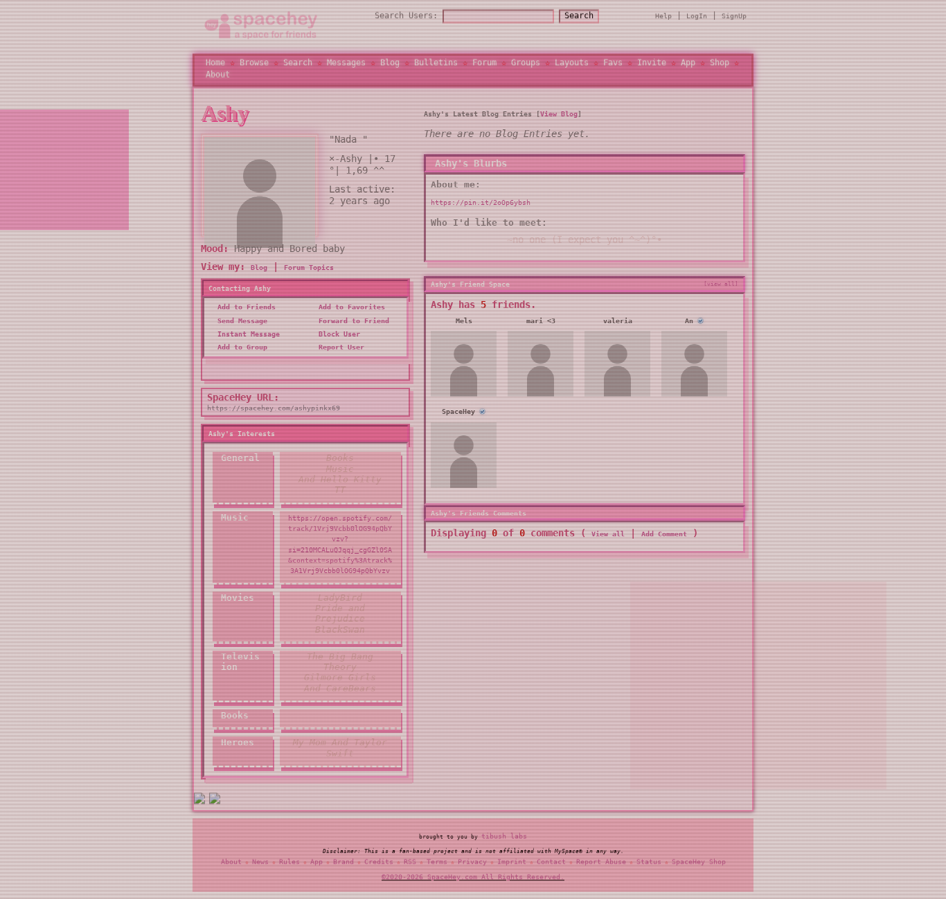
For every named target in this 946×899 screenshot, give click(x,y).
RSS (410, 864)
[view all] (721, 287)
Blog (390, 65)
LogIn (696, 18)
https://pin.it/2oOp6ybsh (480, 206)
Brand (343, 864)
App (688, 65)
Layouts (572, 65)
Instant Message (246, 338)
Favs (613, 65)
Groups (525, 65)
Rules (289, 864)
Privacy (472, 864)
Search (579, 18)
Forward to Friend (351, 325)
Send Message (240, 325)
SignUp (734, 18)
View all (608, 538)
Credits (378, 864)
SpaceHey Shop (699, 864)
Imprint (511, 864)
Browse (254, 65)
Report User (339, 351)
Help (663, 18)
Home (215, 65)
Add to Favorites (349, 312)
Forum (484, 65)
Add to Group (240, 351)
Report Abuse (601, 864)
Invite (651, 65)
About (218, 77)
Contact (551, 864)
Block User (337, 338)
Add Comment (664, 538)
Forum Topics (309, 271)
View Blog (559, 118)
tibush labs (504, 838)
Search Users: (406, 18)
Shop (719, 65)
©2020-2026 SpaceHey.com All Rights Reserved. (473, 879)
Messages (346, 65)
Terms (437, 864)
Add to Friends (244, 312)
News (260, 864)
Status (648, 864)
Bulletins (436, 65)
